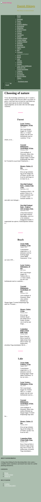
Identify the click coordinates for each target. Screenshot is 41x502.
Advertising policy (10, 485)
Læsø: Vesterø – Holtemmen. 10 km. (26, 124)
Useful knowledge (22, 69)
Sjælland (19, 43)
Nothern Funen (21, 29)
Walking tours (9, 475)
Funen (19, 21)
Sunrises (19, 62)
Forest (19, 55)
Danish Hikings (26, 6)
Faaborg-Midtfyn (22, 24)
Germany (20, 52)
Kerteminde (20, 26)
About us (7, 476)
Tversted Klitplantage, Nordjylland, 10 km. (26, 146)
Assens (19, 23)
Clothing (19, 71)
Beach (19, 57)
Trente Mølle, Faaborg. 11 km (25, 244)
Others (19, 48)
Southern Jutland (22, 42)
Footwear (20, 73)
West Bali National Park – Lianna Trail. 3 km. (27, 185)
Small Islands (21, 47)
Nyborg (19, 31)
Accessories (20, 74)
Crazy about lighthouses (24, 66)
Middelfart (20, 28)
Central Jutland (21, 40)
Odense (19, 33)
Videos (19, 78)
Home (19, 16)
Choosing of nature (23, 54)
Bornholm (20, 45)
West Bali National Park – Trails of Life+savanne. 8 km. (26, 207)
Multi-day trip (21, 67)
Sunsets (19, 64)
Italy (18, 50)
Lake (18, 59)
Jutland (19, 36)
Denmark (20, 19)
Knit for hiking (21, 76)
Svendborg (20, 35)
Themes (19, 61)
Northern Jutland (22, 38)
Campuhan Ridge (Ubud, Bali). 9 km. (24, 330)
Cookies (7, 484)
